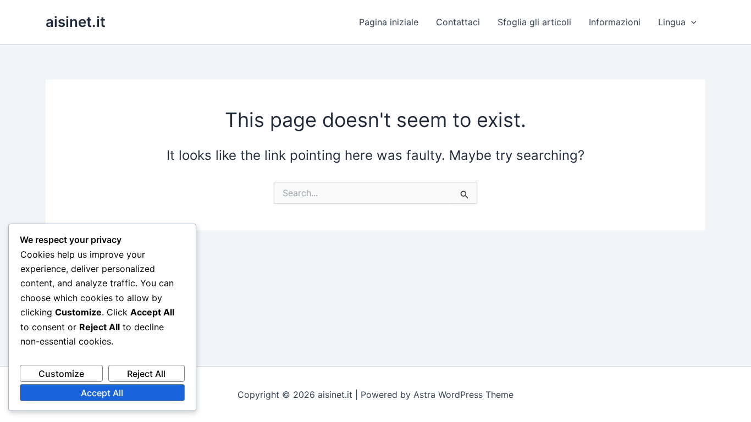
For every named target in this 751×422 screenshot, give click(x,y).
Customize (61, 373)
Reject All (146, 373)
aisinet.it (76, 21)
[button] (691, 22)
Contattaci (458, 21)
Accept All (102, 392)
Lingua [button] (672, 21)
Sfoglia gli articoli (534, 21)
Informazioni (614, 21)
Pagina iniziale (388, 21)
